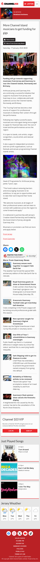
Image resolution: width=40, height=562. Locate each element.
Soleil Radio (20, 538)
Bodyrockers (22, 489)
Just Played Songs (12, 441)
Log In (11, 431)
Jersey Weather (11, 503)
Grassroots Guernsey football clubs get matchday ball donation (24, 302)
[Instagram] (14, 533)
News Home (10, 40)
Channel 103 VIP (13, 419)
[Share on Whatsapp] (22, 249)
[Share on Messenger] (11, 249)
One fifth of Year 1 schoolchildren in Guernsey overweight (24, 337)
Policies (20, 549)
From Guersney (9, 239)
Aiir (37, 559)
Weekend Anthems (20, 14)
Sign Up (29, 431)
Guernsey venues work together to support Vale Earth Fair (23, 266)
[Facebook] (8, 533)
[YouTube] (25, 533)
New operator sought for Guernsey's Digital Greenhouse (23, 321)
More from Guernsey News (15, 43)
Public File (20, 551)
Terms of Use (20, 554)
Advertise (20, 543)
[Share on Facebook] (5, 249)
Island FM (20, 541)
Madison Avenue (23, 470)
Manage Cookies (20, 546)
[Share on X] (16, 249)
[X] (19, 533)
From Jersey (7, 234)
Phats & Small (23, 452)
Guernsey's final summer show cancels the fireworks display (24, 397)
